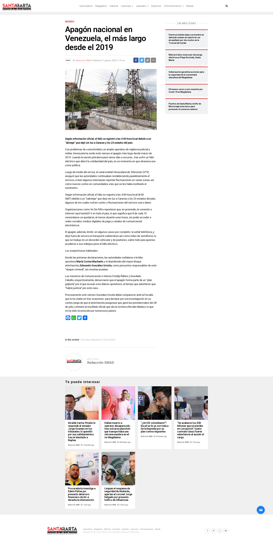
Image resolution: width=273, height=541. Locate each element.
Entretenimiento (172, 6)
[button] (261, 510)
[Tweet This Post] (141, 60)
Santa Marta (86, 6)
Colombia (126, 6)
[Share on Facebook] (135, 60)
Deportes (156, 6)
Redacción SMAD (83, 60)
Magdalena (101, 6)
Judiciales (141, 6)
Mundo (190, 6)
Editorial (114, 6)
